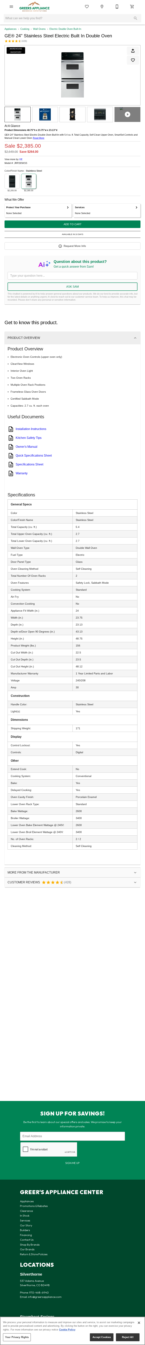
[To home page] (34, 6)
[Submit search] (135, 18)
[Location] (101, 6)
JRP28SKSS (20, 163)
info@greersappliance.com (45, 1297)
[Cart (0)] (132, 6)
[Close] (139, 1323)
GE (20, 159)
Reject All (127, 1337)
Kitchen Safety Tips (29, 437)
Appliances (11, 29)
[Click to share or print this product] (133, 51)
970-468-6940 (39, 1292)
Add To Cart (73, 224)
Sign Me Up (72, 1163)
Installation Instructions (31, 429)
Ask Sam (72, 286)
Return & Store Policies (34, 1254)
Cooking (24, 29)
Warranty (22, 473)
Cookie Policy (67, 1329)
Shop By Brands (30, 1244)
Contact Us (27, 1239)
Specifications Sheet (29, 464)
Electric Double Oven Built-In (65, 29)
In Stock (24, 1215)
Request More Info (75, 245)
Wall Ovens (39, 29)
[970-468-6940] (117, 6)
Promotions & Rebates (34, 1206)
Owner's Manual (26, 446)
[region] (72, 1331)
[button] (11, 6)
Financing (26, 1235)
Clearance (26, 1211)
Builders (25, 1230)
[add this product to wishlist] (133, 60)
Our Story (26, 1225)
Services (25, 1220)
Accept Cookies (102, 1337)
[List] (86, 6)
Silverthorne (31, 1274)
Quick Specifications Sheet (34, 455)
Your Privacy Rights (17, 1337)
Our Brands (27, 1249)
